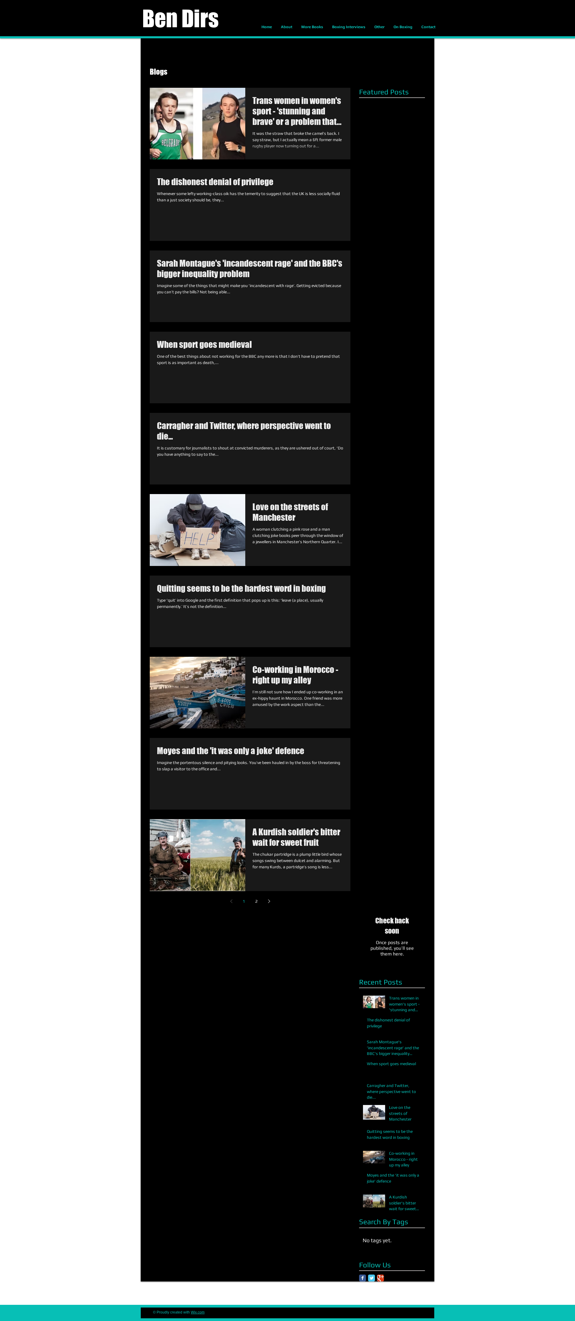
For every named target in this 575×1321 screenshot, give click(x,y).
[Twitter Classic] (371, 1278)
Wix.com (198, 1312)
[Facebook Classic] (362, 1278)
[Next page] (269, 901)
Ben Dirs (180, 18)
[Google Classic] (380, 1278)
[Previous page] (231, 901)
